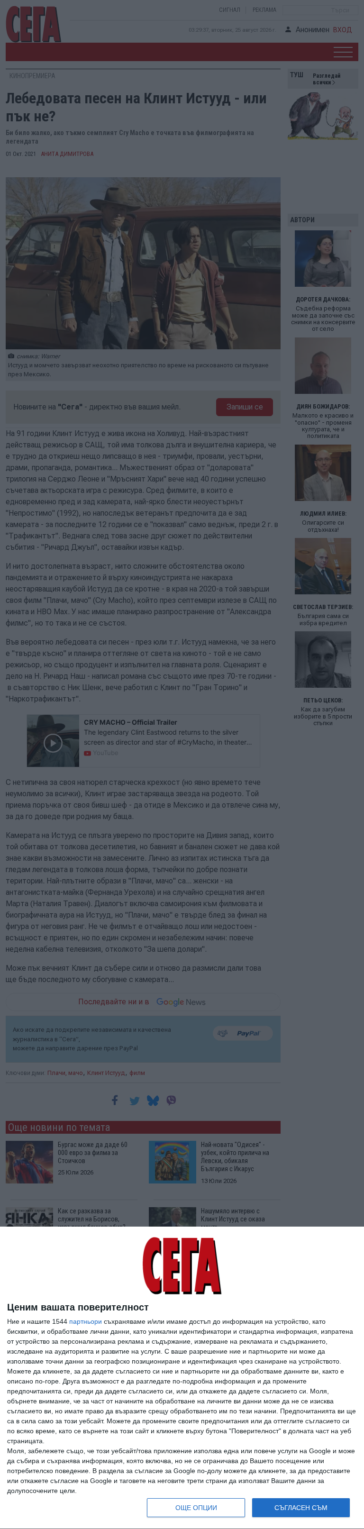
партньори (85, 1321)
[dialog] (182, 1378)
